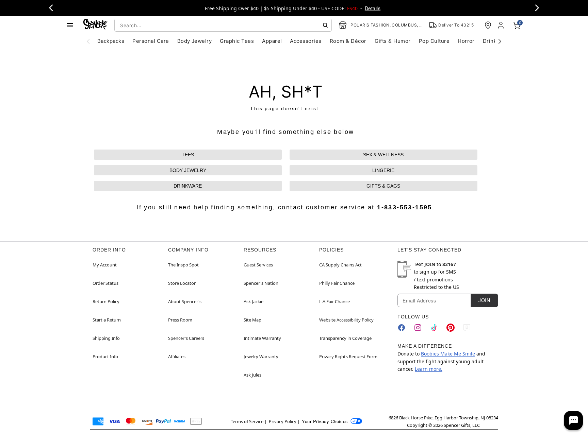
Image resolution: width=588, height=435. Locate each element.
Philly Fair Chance (337, 283)
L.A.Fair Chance (334, 301)
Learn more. (428, 369)
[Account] (501, 25)
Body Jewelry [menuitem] (194, 41)
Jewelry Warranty (261, 356)
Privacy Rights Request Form (348, 356)
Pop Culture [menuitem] (434, 41)
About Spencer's (184, 301)
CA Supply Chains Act (340, 265)
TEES (188, 154)
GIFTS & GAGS (383, 186)
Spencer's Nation (261, 283)
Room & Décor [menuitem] (348, 41)
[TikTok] (434, 327)
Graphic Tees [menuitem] (237, 41)
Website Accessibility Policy (346, 320)
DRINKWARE (188, 186)
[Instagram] (418, 327)
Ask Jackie (253, 301)
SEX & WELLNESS (383, 154)
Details (372, 8)
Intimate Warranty (262, 338)
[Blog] (467, 327)
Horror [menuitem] (466, 41)
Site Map (252, 320)
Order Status (105, 283)
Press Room (180, 320)
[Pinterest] (450, 327)
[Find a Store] (488, 25)
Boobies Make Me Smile (448, 353)
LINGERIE (383, 170)
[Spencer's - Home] (95, 25)
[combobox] (223, 25)
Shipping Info (106, 338)
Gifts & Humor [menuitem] (393, 41)
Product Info (105, 356)
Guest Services (258, 265)
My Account (105, 265)
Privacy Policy (282, 421)
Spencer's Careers (186, 338)
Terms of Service (247, 421)
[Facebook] (401, 327)
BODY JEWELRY (187, 170)
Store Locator (182, 283)
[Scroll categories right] (500, 41)
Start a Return (107, 320)
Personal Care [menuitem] (150, 41)
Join (484, 300)
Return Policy (106, 301)
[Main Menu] (70, 25)
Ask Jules (252, 375)
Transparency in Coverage (345, 338)
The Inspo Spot (183, 265)
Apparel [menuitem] (272, 41)
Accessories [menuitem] (305, 41)
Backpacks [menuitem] (110, 41)
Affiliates (176, 356)
